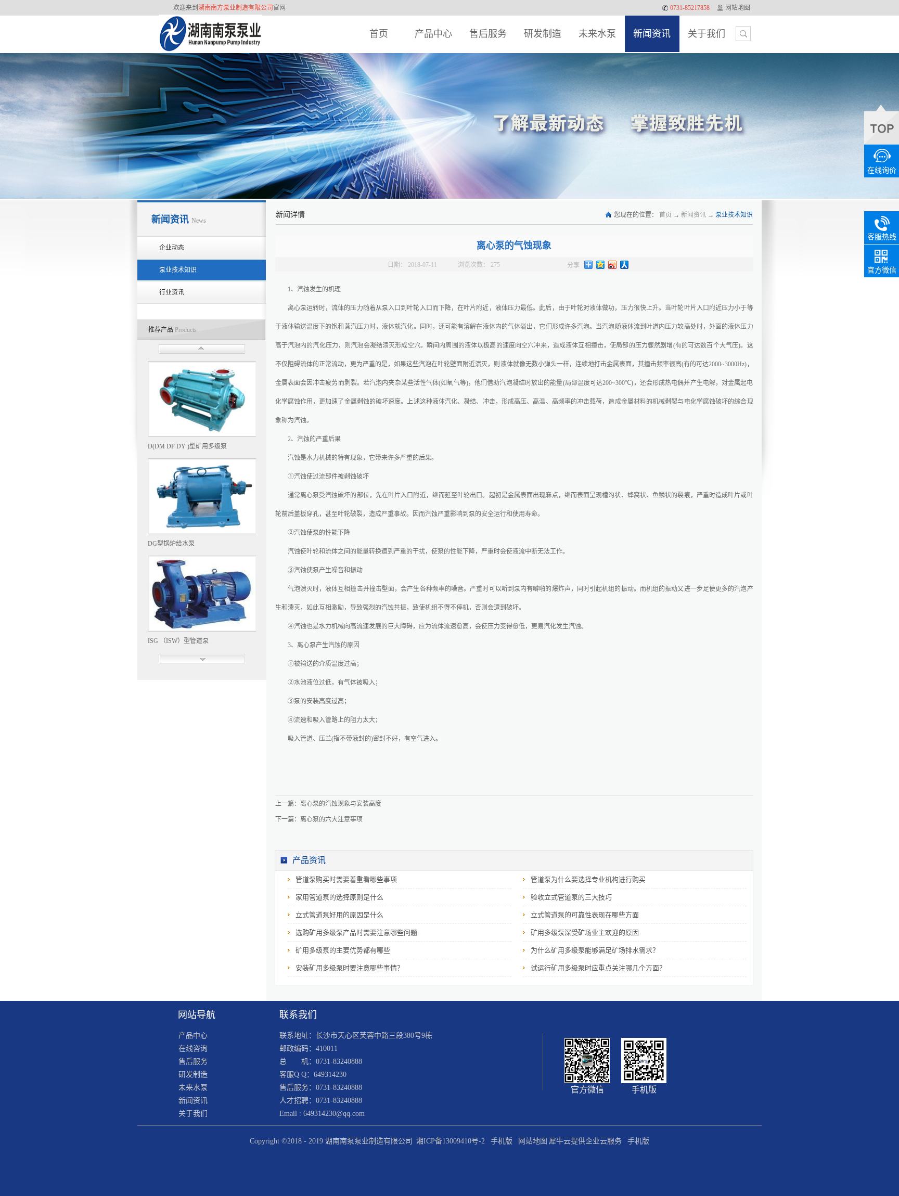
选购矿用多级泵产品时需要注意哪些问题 (356, 932)
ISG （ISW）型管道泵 (178, 641)
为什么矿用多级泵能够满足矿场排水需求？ (595, 950)
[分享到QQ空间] (600, 265)
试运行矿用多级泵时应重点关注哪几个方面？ (598, 968)
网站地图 (530, 1141)
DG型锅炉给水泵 (171, 543)
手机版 (499, 1141)
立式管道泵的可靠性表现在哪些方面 (585, 915)
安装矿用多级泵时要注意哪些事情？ (350, 968)
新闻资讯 (693, 214)
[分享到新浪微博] (612, 265)
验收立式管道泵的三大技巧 (571, 897)
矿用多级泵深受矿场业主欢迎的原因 (585, 932)
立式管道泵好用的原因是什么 (339, 915)
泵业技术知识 (734, 214)
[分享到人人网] (624, 265)
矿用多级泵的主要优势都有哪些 (343, 950)
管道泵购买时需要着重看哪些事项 (346, 879)
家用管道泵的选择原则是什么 (339, 897)
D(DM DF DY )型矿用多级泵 (187, 446)
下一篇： (319, 819)
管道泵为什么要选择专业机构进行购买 (588, 879)
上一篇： (328, 803)
